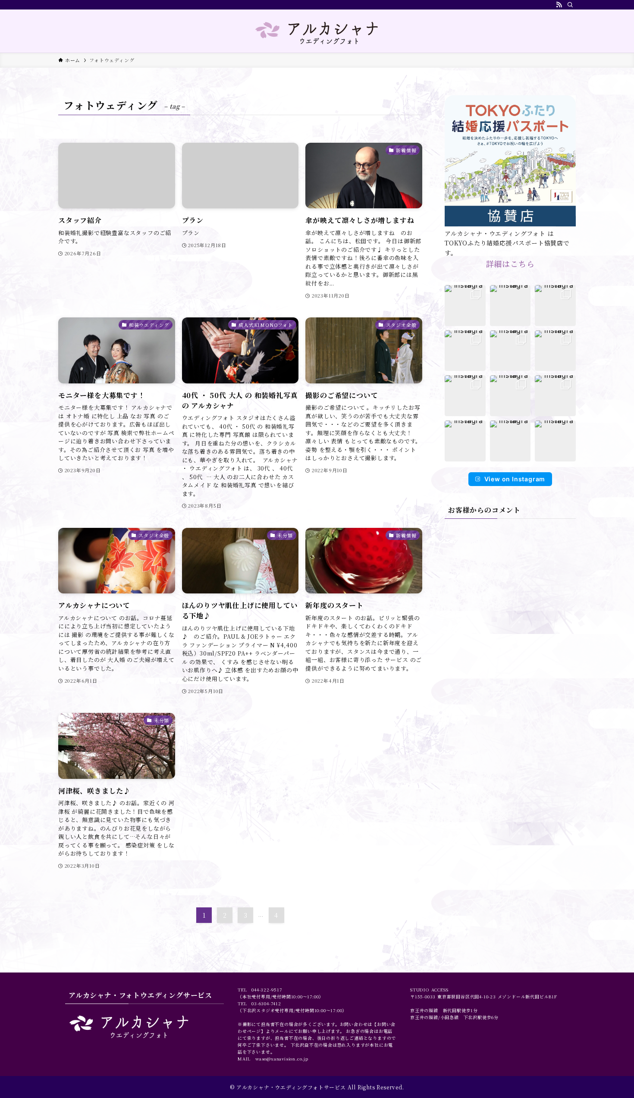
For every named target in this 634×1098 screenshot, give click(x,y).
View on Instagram (515, 479)
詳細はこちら (510, 263)
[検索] (570, 4)
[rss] (559, 4)
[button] (465, 305)
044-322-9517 (266, 989)
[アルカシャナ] (317, 33)
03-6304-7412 (266, 1003)
